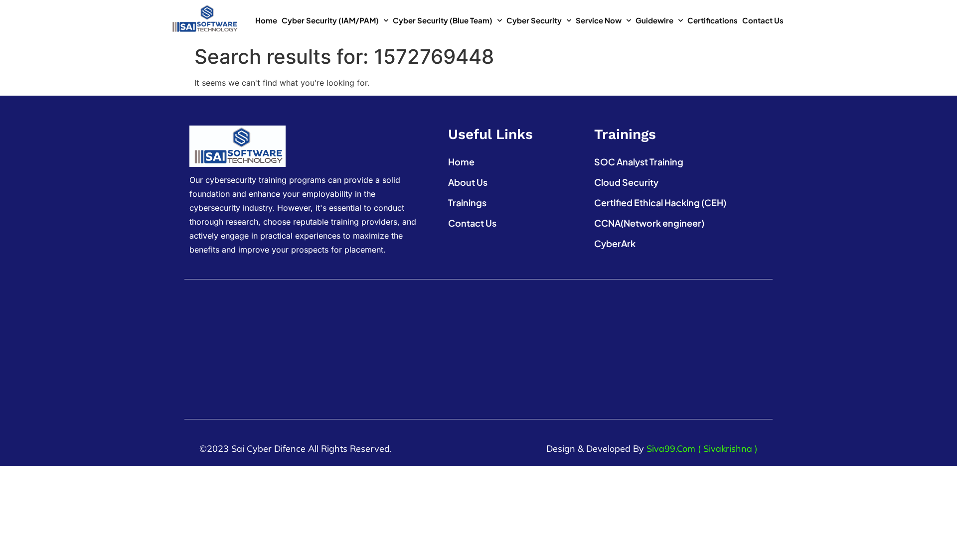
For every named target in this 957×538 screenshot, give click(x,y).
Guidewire (654, 20)
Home (266, 20)
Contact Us (763, 20)
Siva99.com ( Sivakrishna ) (702, 448)
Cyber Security (534, 20)
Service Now (599, 20)
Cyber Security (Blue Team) (442, 20)
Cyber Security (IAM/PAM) (330, 20)
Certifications (712, 20)
